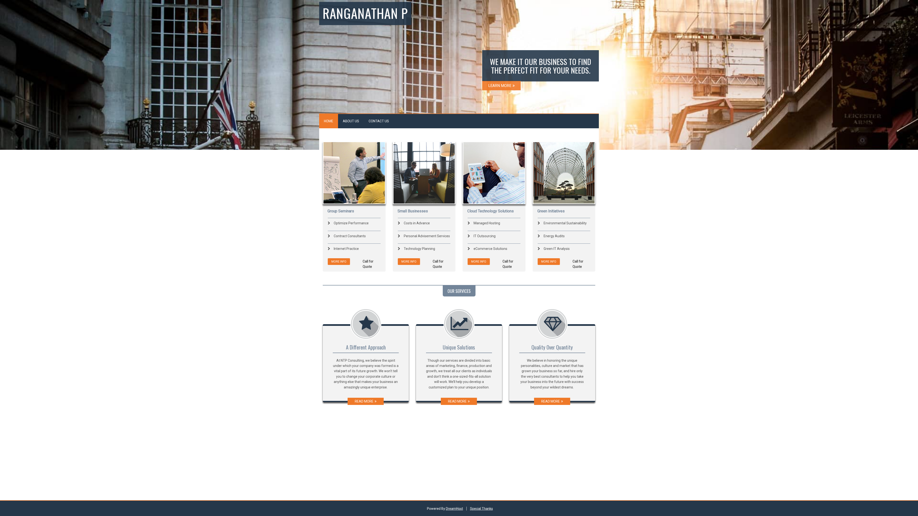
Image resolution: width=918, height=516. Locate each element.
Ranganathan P (365, 13)
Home (328, 121)
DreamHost (454, 509)
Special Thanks (481, 509)
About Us (351, 121)
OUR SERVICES (459, 291)
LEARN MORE (499, 85)
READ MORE (364, 401)
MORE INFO (338, 261)
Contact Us (379, 121)
